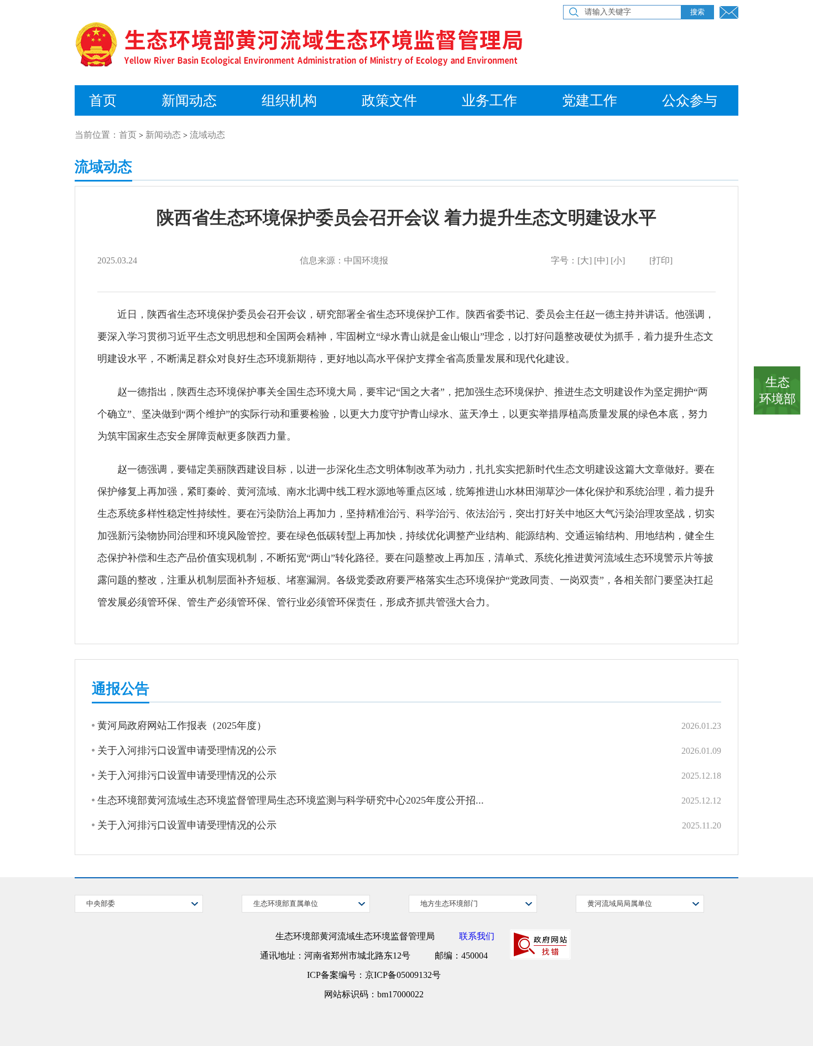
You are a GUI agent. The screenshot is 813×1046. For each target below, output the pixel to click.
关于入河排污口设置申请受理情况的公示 (187, 750)
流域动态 (207, 134)
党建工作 (589, 100)
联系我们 (476, 936)
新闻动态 (189, 100)
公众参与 (689, 100)
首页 (103, 100)
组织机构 (289, 100)
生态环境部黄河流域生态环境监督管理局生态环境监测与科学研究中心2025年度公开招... (290, 800)
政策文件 (389, 100)
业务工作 (489, 100)
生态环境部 (777, 390)
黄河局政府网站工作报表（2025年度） (182, 725)
